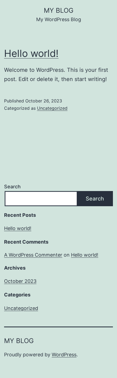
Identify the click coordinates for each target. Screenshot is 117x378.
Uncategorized (52, 108)
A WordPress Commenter (33, 255)
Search (12, 186)
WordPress (64, 354)
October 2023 (20, 281)
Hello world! (31, 53)
